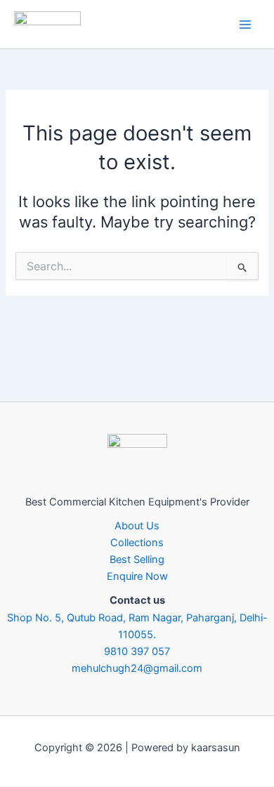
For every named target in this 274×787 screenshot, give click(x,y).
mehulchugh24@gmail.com (137, 668)
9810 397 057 (137, 651)
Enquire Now (137, 576)
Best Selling (137, 559)
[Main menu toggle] (245, 24)
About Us (137, 526)
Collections (137, 542)
